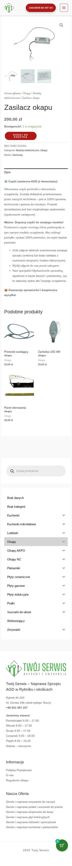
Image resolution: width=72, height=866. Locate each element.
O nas (10, 775)
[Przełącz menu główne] (64, 8)
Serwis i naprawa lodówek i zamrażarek (31, 822)
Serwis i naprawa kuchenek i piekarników (32, 827)
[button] (41, 8)
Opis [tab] (7, 172)
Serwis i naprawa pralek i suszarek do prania (34, 806)
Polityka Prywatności (19, 770)
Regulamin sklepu (17, 780)
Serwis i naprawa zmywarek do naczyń (30, 801)
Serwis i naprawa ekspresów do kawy (29, 811)
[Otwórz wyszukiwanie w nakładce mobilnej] (36, 471)
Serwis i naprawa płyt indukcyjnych (28, 817)
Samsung (17, 155)
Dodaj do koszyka (20, 136)
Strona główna (12, 93)
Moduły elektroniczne (27, 150)
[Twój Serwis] (9, 8)
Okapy (27, 93)
